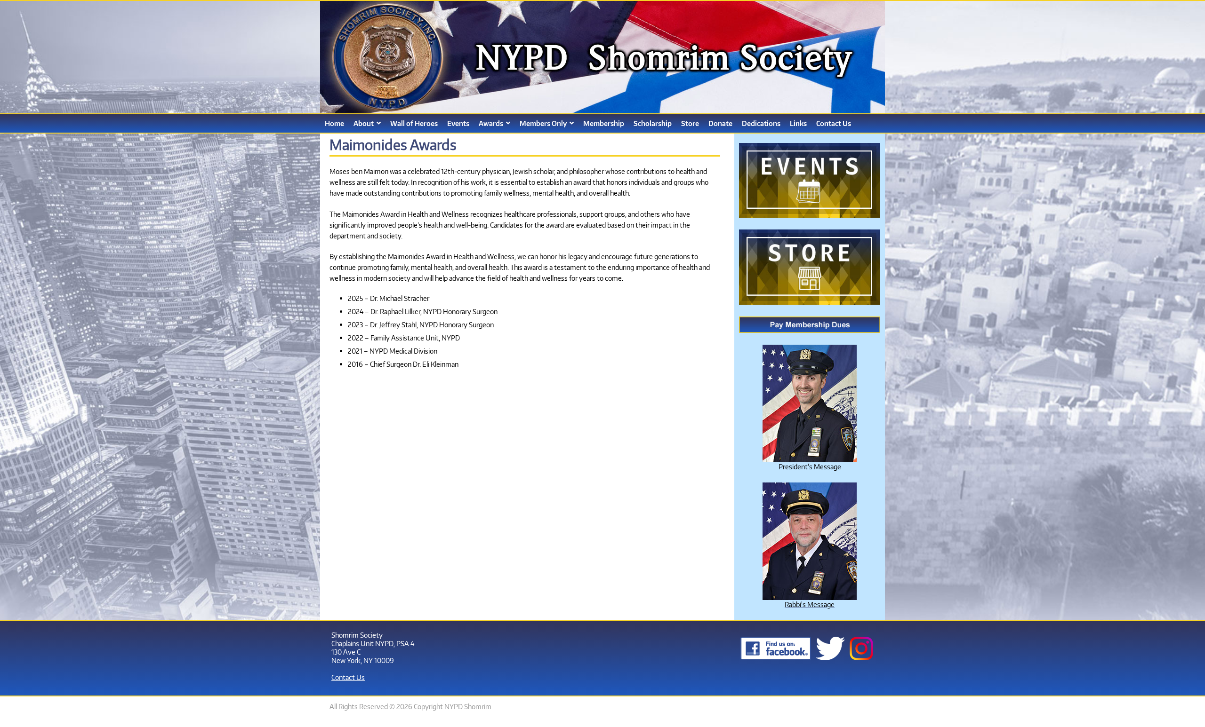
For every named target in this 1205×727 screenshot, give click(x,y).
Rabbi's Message (810, 604)
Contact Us (348, 677)
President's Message (810, 466)
